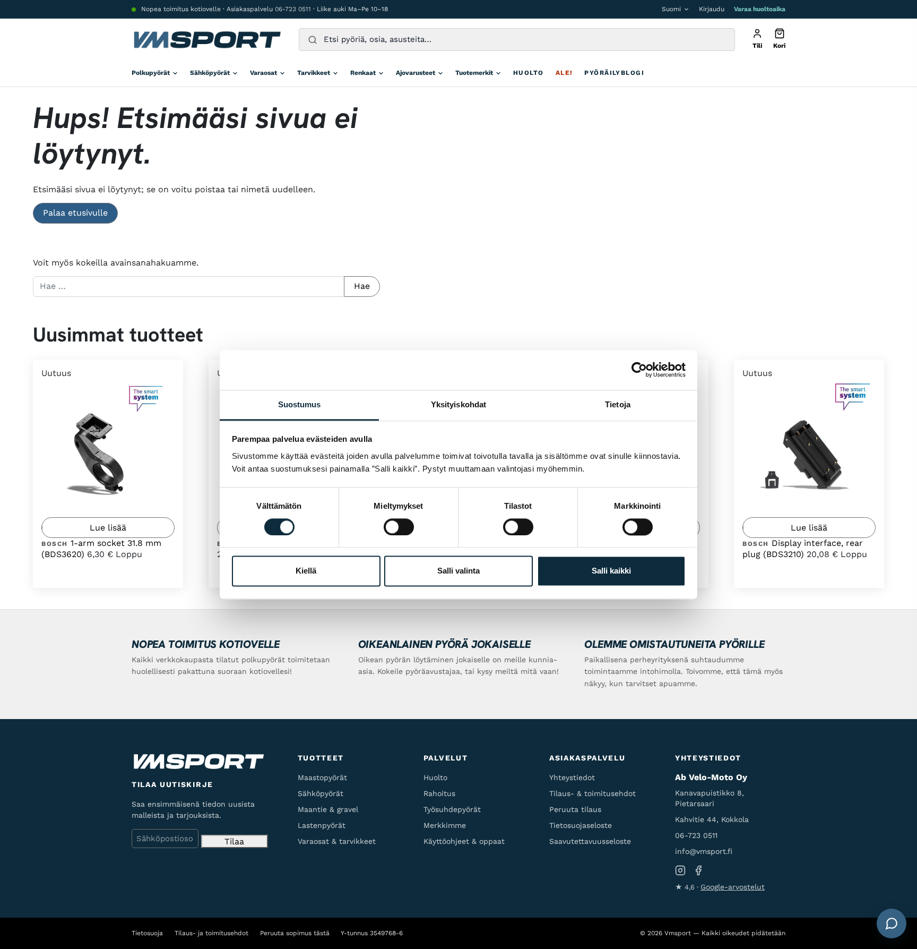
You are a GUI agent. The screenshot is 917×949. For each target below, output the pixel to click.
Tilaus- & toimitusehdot (592, 793)
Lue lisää (108, 528)
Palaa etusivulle (75, 213)
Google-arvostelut (732, 887)
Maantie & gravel (328, 809)
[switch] (399, 526)
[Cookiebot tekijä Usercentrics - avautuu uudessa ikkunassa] (639, 370)
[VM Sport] (207, 39)
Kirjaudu (711, 9)
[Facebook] (698, 870)
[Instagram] (680, 870)
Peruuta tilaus (575, 809)
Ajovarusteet (415, 72)
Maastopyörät (322, 777)
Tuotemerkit (474, 72)
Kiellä (306, 571)
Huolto (528, 72)
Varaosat (263, 72)
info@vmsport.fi (703, 851)
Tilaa (234, 841)
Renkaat (363, 72)
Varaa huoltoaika (759, 9)
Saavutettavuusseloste (590, 841)
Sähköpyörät (210, 72)
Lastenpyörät (321, 825)
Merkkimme (444, 825)
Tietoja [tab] (617, 404)
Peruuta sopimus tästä (295, 933)
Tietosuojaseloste (580, 825)
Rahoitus (439, 793)
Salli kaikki (611, 571)
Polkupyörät (151, 72)
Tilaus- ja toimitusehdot (211, 933)
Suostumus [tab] (299, 404)
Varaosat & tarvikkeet (337, 841)
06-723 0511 (293, 9)
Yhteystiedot (572, 777)
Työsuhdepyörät (452, 809)
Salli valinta (458, 571)
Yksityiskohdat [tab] (458, 404)
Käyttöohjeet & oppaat (464, 841)
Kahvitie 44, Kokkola (712, 819)
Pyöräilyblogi (614, 72)
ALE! (564, 72)
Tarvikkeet (313, 72)
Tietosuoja (147, 933)
